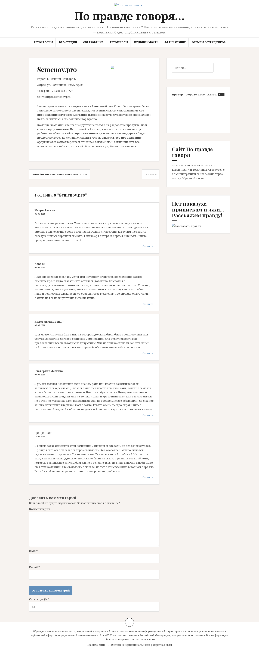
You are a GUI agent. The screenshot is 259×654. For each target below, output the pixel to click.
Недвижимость (146, 42)
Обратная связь (162, 644)
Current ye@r (39, 599)
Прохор (177, 94)
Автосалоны (43, 42)
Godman (151, 174)
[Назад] (219, 94)
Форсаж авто (195, 94)
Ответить (148, 246)
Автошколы (119, 42)
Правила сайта (96, 644)
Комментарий (39, 509)
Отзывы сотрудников (209, 42)
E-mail (34, 567)
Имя (33, 550)
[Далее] (222, 94)
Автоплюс (214, 94)
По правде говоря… (129, 15)
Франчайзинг (175, 42)
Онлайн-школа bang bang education (60, 174)
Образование (93, 42)
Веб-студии (68, 42)
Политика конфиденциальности (129, 644)
